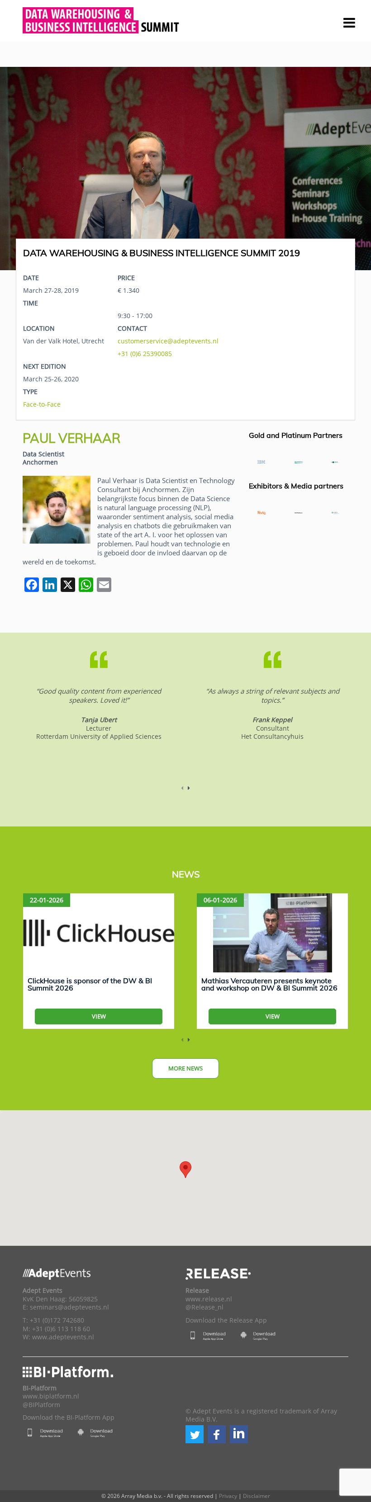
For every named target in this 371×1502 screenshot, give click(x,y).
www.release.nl (209, 1299)
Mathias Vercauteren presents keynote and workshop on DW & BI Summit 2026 (269, 984)
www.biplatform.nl (51, 1396)
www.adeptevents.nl (63, 1337)
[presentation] (23, 169)
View (99, 1016)
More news (185, 1068)
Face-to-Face (42, 404)
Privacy (228, 1496)
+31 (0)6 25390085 (145, 353)
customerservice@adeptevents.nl (168, 341)
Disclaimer (256, 1496)
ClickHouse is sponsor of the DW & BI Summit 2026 (90, 984)
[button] (195, 1434)
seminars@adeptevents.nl (69, 1307)
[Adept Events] (102, 19)
